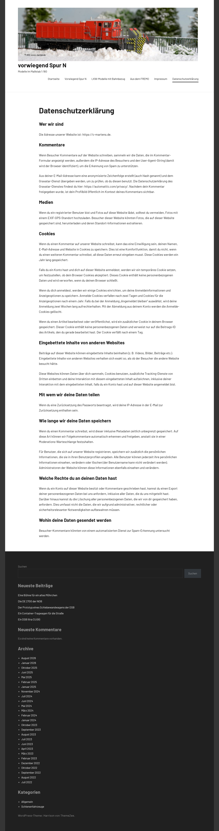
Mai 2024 (26, 705)
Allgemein (27, 801)
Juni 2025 (27, 672)
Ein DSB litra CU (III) (29, 619)
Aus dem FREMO (139, 78)
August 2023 (28, 734)
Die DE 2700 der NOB (30, 601)
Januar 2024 (28, 720)
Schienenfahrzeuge (32, 806)
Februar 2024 (29, 715)
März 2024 (27, 710)
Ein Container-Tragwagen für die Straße (41, 613)
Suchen (22, 566)
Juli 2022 (26, 782)
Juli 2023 (26, 739)
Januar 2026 (28, 662)
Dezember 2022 (30, 763)
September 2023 (31, 729)
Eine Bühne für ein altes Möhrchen (37, 595)
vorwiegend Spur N (42, 65)
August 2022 (28, 777)
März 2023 (27, 753)
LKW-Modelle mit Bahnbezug (108, 78)
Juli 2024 (26, 696)
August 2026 (28, 658)
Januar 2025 (28, 686)
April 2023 (27, 748)
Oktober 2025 (29, 667)
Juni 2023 (27, 744)
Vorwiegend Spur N (75, 78)
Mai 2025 (26, 677)
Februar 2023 (29, 758)
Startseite (53, 78)
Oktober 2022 (29, 767)
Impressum (160, 78)
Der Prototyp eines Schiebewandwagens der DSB (46, 607)
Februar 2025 (29, 681)
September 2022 (31, 772)
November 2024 (30, 691)
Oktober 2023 (29, 724)
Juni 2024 (27, 701)
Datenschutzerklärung (185, 78)
